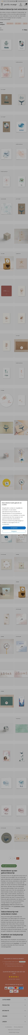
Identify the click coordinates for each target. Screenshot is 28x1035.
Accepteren (14, 528)
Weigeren (14, 531)
